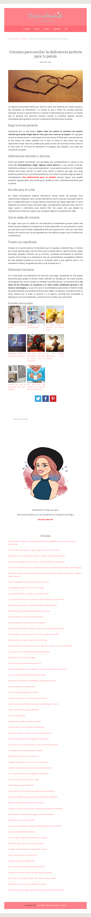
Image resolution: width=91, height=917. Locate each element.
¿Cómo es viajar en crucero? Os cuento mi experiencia (30, 733)
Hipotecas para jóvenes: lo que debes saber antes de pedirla (32, 605)
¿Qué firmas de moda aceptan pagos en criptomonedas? (31, 814)
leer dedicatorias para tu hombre (39, 177)
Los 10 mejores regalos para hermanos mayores (27, 838)
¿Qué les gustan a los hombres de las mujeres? (27, 623)
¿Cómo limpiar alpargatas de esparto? (23, 692)
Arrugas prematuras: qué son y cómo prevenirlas (28, 762)
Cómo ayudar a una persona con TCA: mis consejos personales (33, 634)
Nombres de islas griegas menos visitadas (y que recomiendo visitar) (36, 890)
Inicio (17, 39)
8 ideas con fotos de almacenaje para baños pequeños (17, 387)
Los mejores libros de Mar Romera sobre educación (29, 652)
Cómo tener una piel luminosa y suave (23, 780)
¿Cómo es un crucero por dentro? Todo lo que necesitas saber (33, 745)
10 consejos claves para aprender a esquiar (25, 750)
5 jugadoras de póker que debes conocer (24, 721)
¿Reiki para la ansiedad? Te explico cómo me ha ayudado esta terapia (36, 628)
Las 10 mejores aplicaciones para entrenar (55, 356)
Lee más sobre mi (45, 519)
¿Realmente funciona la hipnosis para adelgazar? (17, 355)
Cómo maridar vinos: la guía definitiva (23, 710)
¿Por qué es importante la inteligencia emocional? (28, 739)
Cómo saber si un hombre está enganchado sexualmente (31, 791)
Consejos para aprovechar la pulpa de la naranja (27, 849)
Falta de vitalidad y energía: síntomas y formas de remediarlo (33, 797)
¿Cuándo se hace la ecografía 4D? (21, 861)
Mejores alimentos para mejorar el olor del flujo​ (27, 640)
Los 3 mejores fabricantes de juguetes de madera (28, 774)
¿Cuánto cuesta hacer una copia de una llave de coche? (30, 768)
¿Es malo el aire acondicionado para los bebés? (27, 675)
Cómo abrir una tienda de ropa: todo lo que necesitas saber (32, 878)
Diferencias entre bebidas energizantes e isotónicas (29, 611)
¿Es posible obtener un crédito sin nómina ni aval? (28, 594)
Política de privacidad (52, 905)
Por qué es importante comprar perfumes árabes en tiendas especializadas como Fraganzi (44, 567)
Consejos (23, 39)
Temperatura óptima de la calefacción (23, 756)
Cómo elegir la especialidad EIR (20, 785)
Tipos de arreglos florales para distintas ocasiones (28, 582)
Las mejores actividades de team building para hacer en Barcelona (35, 826)
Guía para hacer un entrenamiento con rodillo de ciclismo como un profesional (36, 357)
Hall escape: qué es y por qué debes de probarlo (27, 884)
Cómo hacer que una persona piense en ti (25, 663)
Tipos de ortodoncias (16, 716)
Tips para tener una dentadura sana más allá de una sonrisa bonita (36, 387)
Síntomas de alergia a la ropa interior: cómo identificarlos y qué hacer (36, 562)
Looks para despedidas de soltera (21, 832)
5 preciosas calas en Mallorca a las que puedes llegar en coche (33, 704)
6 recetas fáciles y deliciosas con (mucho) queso (55, 327)
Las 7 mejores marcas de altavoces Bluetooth (26, 867)
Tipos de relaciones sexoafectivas (21, 687)
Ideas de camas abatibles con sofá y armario (26, 803)
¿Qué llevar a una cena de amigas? (22, 657)
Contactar (63, 905)
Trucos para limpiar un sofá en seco (22, 855)
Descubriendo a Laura (45, 16)
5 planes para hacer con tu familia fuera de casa (27, 698)
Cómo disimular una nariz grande (17, 326)
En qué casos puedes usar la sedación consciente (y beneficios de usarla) (37, 669)
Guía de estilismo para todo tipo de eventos (25, 617)
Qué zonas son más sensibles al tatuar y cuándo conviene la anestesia (36, 556)
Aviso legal (40, 905)
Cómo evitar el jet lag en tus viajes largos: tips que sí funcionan (33, 550)
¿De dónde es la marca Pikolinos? (21, 820)
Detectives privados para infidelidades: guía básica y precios (32, 681)
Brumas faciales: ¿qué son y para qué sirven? (26, 843)
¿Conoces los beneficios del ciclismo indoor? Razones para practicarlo (36, 599)
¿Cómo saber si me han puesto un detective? (26, 727)
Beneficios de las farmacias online (36, 326)
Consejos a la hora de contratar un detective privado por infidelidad (35, 809)
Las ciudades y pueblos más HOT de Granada (26, 588)
